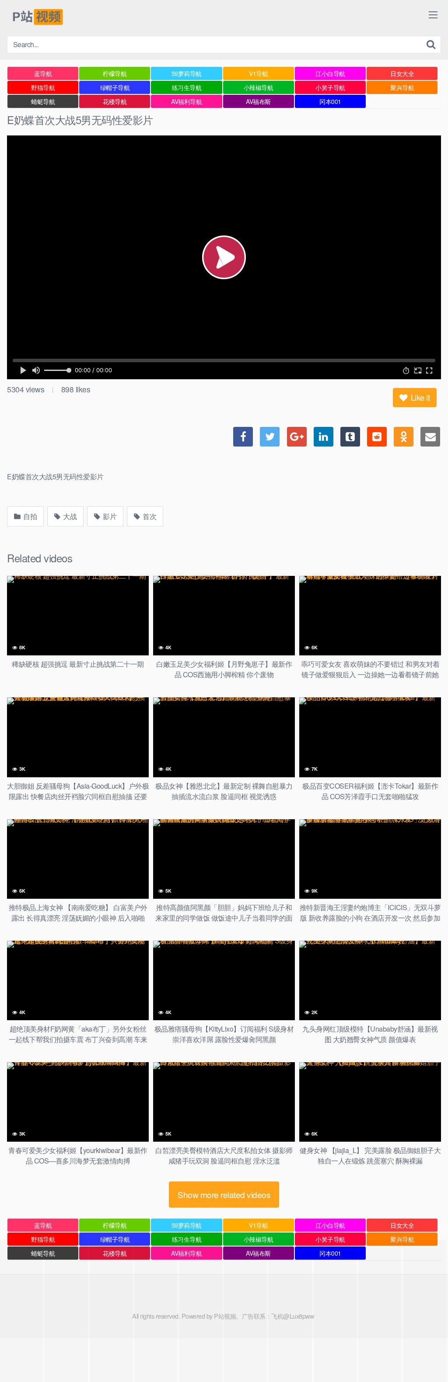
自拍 (29, 516)
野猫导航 (43, 87)
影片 (109, 516)
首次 (149, 516)
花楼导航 (114, 101)
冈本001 (330, 101)
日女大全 (402, 73)
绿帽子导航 (115, 87)
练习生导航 (187, 87)
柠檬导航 (114, 73)
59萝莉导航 (187, 73)
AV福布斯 (258, 101)
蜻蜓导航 (43, 101)
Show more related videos (224, 1194)
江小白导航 (330, 73)
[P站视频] (37, 18)
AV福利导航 (186, 101)
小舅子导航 (330, 87)
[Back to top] (424, 1354)
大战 (69, 516)
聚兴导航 (402, 87)
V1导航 (258, 73)
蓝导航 (43, 73)
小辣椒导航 (258, 87)
